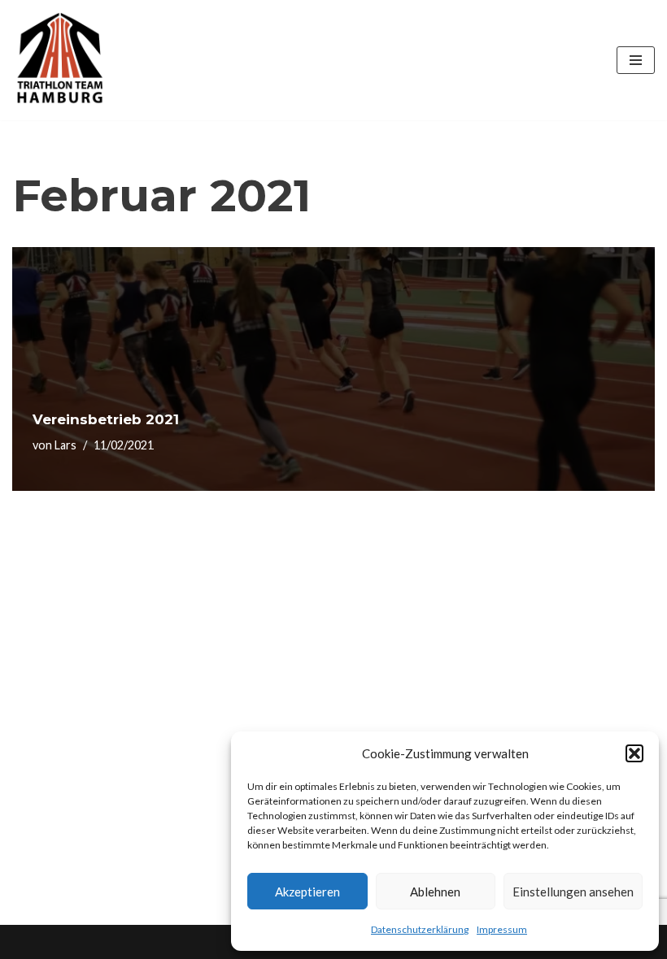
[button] (634, 753)
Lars (65, 445)
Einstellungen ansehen (573, 891)
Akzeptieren (307, 891)
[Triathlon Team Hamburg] (61, 60)
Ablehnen (435, 891)
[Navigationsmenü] (636, 60)
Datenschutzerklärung (420, 929)
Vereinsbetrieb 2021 (106, 419)
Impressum (502, 929)
